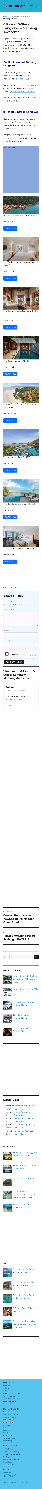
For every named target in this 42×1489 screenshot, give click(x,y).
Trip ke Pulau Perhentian (12, 1454)
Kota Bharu (7, 1433)
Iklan (5, 1390)
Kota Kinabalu (8, 1428)
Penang (6, 1430)
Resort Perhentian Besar (12, 1414)
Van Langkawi (8, 1435)
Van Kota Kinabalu (9, 1438)
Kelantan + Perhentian (11, 1459)
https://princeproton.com (15, 699)
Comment (9, 610)
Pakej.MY (6, 1385)
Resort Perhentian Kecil (11, 1412)
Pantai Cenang (10, 98)
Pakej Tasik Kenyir (9, 1404)
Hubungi (6, 1388)
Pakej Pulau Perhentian (11, 1399)
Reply (9, 705)
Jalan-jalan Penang (10, 1464)
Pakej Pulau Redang (10, 1401)
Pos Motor (7, 1473)
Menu (32, 6)
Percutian (13, 587)
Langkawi (6, 1425)
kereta (29, 76)
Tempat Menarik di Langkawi (22, 91)
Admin (5, 587)
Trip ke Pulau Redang (11, 1452)
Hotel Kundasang (9, 1417)
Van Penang (7, 1441)
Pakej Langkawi (9, 1396)
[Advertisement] (21, 171)
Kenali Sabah (8, 1462)
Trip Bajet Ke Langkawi (11, 1457)
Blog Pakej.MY (15, 5)
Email (7, 641)
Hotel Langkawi (9, 1419)
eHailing (19, 79)
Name (7, 630)
